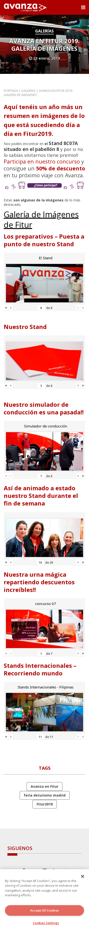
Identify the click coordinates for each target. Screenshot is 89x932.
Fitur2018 (45, 804)
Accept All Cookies (44, 910)
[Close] (82, 876)
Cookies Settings (46, 923)
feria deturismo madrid (45, 795)
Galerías (44, 31)
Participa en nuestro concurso (42, 161)
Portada (11, 90)
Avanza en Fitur (44, 786)
